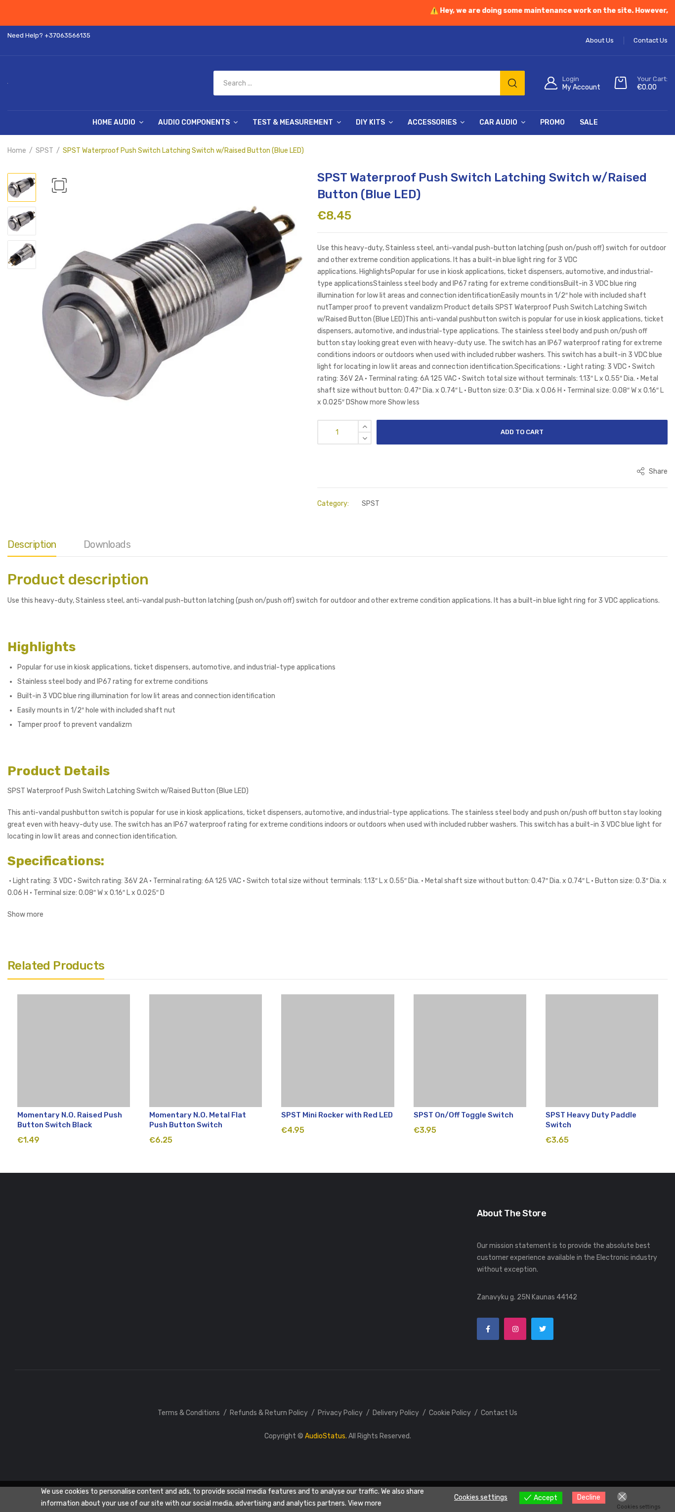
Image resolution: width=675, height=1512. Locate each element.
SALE (589, 122)
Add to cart (522, 432)
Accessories (432, 122)
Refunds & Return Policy (269, 1413)
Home (16, 150)
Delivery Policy (396, 1413)
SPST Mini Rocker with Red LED (337, 1115)
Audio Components (194, 122)
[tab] (31, 547)
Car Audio (498, 122)
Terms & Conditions (189, 1413)
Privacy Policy (340, 1413)
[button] (59, 185)
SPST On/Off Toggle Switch (463, 1115)
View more (364, 1503)
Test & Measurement (293, 122)
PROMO (552, 122)
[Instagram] (515, 1329)
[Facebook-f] (488, 1329)
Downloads (107, 544)
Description (31, 544)
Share (657, 471)
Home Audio (113, 122)
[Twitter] (542, 1329)
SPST (44, 150)
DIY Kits (370, 122)
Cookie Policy (450, 1413)
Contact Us (499, 1413)
